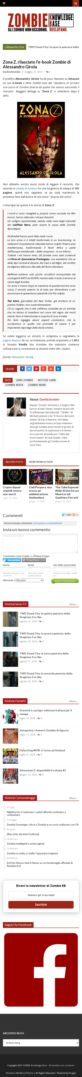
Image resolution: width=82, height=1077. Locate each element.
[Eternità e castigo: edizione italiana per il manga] (10, 716)
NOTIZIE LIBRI (47, 380)
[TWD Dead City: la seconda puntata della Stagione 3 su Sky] (10, 679)
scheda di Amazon (26, 188)
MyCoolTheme (26, 1073)
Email (31, 565)
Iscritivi (41, 904)
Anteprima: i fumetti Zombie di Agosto (44, 730)
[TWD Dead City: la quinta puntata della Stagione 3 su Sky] (10, 619)
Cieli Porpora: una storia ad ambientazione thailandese (40, 492)
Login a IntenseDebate (12, 560)
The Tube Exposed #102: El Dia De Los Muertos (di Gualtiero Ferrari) (67, 492)
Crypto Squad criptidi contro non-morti (12, 491)
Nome (6, 565)
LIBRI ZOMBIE (24, 380)
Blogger (72, 1073)
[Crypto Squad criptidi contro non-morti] (15, 477)
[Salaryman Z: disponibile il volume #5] (10, 776)
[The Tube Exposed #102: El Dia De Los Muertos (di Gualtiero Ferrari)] (67, 477)
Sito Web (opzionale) (64, 565)
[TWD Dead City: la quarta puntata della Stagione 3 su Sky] (10, 639)
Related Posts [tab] (14, 461)
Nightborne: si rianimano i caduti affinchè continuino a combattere (36, 814)
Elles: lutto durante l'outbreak (23, 834)
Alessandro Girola (22, 357)
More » (20, 47)
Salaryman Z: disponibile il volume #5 (43, 770)
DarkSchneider (12, 72)
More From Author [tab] (41, 461)
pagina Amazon (12, 340)
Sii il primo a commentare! (48, 523)
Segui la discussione (75, 514)
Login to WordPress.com (34, 560)
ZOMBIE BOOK (14, 384)
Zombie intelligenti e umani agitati (25, 843)
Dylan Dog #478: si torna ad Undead (42, 750)
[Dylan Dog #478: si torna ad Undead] (10, 756)
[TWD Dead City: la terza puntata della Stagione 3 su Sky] (10, 659)
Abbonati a (9, 580)
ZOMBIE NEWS (37, 384)
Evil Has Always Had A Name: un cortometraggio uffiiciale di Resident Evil (40, 864)
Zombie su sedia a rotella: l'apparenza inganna (32, 853)
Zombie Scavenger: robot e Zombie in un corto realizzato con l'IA (43, 824)
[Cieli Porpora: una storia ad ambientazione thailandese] (41, 477)
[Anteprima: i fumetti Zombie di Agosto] (10, 736)
